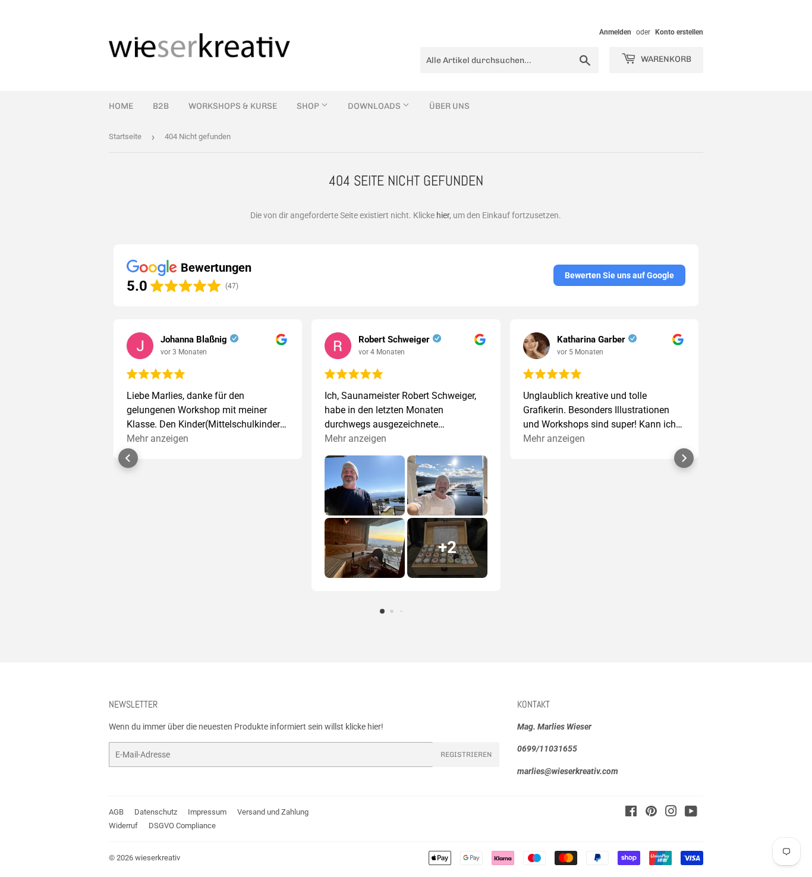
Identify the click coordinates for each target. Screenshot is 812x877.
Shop (309, 106)
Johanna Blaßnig (193, 339)
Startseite (125, 136)
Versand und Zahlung (273, 811)
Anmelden (615, 32)
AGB (116, 811)
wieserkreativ (157, 857)
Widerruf (123, 825)
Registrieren (466, 754)
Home (121, 106)
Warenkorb (665, 59)
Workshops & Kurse (232, 106)
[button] (619, 275)
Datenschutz (155, 811)
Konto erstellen (679, 32)
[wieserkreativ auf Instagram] (671, 813)
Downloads (375, 106)
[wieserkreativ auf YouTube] (691, 813)
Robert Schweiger (394, 339)
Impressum (207, 811)
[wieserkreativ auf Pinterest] (651, 813)
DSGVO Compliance (182, 825)
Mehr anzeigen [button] (157, 438)
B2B (161, 106)
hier (442, 215)
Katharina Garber (591, 339)
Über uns (449, 106)
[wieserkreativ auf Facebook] (631, 813)
